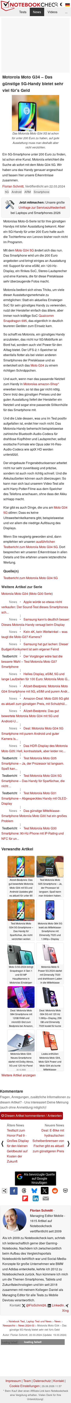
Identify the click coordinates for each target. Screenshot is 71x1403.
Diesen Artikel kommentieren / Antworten (33, 1115)
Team (27, 1380)
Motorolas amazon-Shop (40, 384)
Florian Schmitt (12, 186)
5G (7, 192)
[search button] (56, 4)
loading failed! (10, 1342)
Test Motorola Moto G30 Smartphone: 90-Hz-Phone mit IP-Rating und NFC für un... (32, 833)
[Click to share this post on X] (44, 1190)
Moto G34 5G (24, 250)
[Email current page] (46, 1198)
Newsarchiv (9, 1325)
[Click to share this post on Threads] (24, 1191)
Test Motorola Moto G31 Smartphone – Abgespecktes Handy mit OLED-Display (34, 798)
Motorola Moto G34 (14, 593)
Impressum (13, 1380)
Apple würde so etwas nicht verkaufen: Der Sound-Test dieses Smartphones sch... (34, 607)
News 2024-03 (26, 1325)
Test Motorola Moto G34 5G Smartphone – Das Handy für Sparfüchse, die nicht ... (33, 780)
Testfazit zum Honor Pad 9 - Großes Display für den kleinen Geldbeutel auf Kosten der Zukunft (18, 1146)
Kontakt (58, 1380)
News (37, 12)
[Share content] (4, 1191)
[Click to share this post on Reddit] (55, 1190)
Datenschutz (42, 1380)
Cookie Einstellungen (24, 1386)
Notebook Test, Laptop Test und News (30, 1321)
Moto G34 (37, 365)
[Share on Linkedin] (35, 1198)
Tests (22, 12)
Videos (52, 12)
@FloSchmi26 (35, 1305)
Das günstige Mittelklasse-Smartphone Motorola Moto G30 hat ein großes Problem (34, 815)
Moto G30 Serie (41, 593)
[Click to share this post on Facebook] (13, 1191)
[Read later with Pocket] (65, 1190)
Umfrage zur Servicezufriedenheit (42, 207)
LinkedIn (57, 1305)
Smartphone (41, 192)
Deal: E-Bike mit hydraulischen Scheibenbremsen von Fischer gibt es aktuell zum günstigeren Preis (48, 1140)
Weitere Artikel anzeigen (18, 1075)
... (66, 12)
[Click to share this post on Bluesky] (34, 1191)
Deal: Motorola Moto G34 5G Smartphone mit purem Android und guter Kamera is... (32, 733)
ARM (27, 192)
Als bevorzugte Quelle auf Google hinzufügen (39, 1178)
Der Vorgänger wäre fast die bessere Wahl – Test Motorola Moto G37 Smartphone (32, 661)
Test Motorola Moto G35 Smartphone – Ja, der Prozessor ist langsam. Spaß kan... (32, 763)
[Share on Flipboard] (25, 1198)
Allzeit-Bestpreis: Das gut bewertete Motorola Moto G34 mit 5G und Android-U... (30, 715)
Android (16, 192)
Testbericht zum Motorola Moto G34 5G (30, 578)
